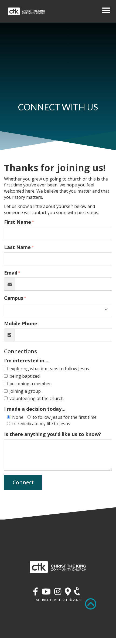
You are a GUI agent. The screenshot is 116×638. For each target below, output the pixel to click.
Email (10, 272)
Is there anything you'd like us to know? (52, 434)
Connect (23, 482)
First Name (17, 222)
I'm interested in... (26, 360)
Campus (13, 298)
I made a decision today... (35, 409)
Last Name (17, 247)
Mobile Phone (20, 323)
